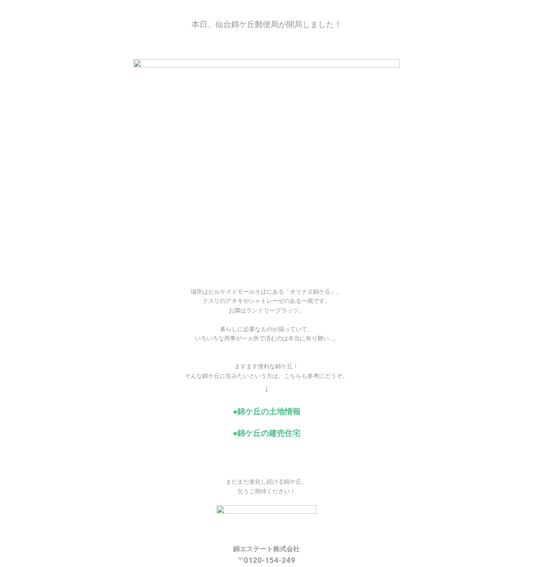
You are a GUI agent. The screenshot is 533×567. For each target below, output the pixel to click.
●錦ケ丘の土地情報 (267, 411)
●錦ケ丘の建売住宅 (267, 433)
